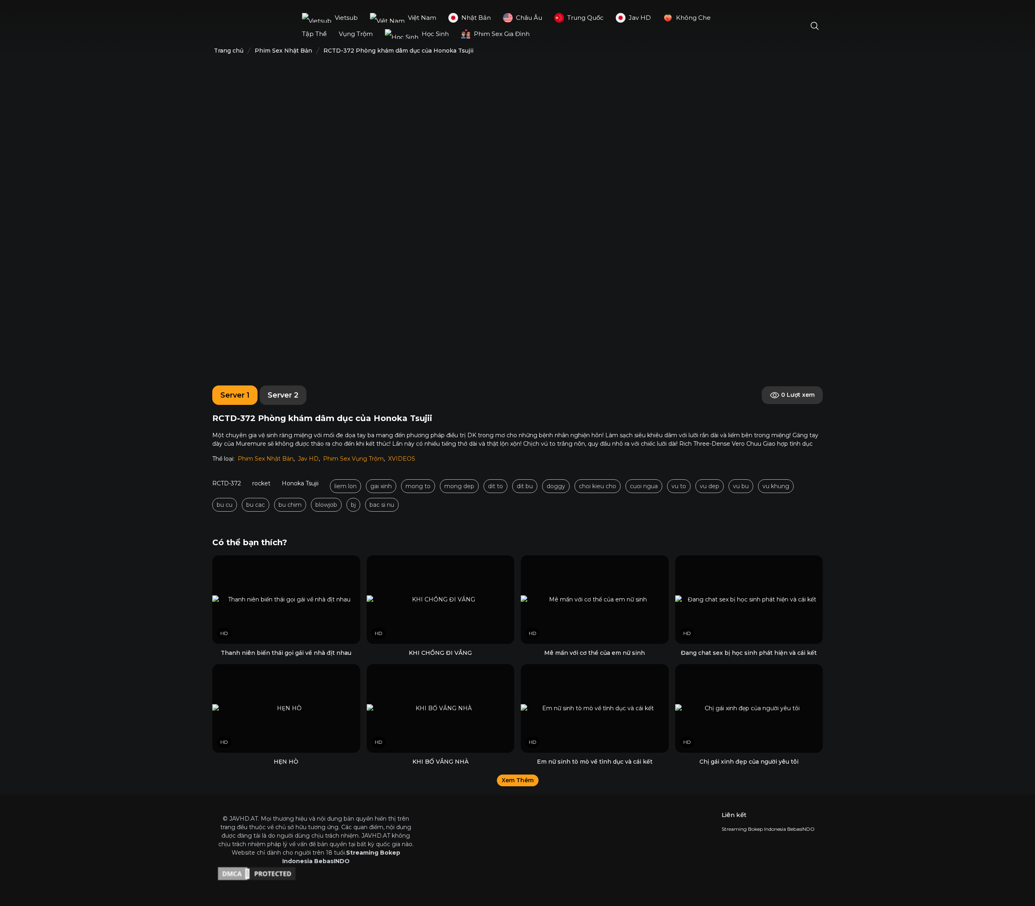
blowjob (326, 504)
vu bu (741, 486)
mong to (418, 486)
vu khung (776, 486)
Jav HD (308, 458)
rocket (261, 483)
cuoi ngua (644, 486)
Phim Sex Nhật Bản (266, 458)
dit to (495, 486)
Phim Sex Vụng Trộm (353, 458)
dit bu (525, 486)
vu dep (709, 486)
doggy (556, 486)
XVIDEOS (401, 458)
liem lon (345, 486)
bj (353, 504)
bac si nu (382, 504)
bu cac (255, 504)
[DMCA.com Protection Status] (315, 874)
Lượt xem (798, 394)
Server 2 (283, 395)
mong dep (459, 486)
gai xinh (381, 486)
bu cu (224, 504)
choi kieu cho (597, 486)
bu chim (290, 504)
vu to (679, 486)
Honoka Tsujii (300, 483)
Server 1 (234, 395)
